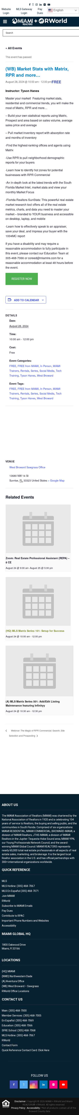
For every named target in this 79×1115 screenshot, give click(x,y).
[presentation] (38, 529)
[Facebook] (14, 1085)
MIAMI (11, 971)
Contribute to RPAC (13, 915)
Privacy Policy (18, 1108)
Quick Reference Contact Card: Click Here (25, 1050)
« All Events (14, 48)
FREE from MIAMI (28, 366)
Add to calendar (26, 300)
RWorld (6, 900)
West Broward (45, 375)
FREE (12, 366)
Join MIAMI (8, 895)
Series (34, 371)
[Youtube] (63, 1085)
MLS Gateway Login (24, 11)
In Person (45, 366)
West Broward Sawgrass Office (27, 467)
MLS (4, 881)
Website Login (6, 11)
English (58, 10)
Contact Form (10, 1045)
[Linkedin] (44, 1085)
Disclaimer (20, 1101)
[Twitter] (24, 1085)
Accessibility (9, 925)
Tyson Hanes (27, 375)
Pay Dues (40, 11)
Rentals (24, 371)
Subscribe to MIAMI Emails (17, 905)
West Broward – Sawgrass (23, 986)
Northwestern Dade (21, 976)
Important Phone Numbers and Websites (25, 920)
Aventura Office (15, 981)
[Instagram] (34, 1085)
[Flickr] (53, 1085)
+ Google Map (56, 480)
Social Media (47, 371)
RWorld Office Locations (15, 991)
